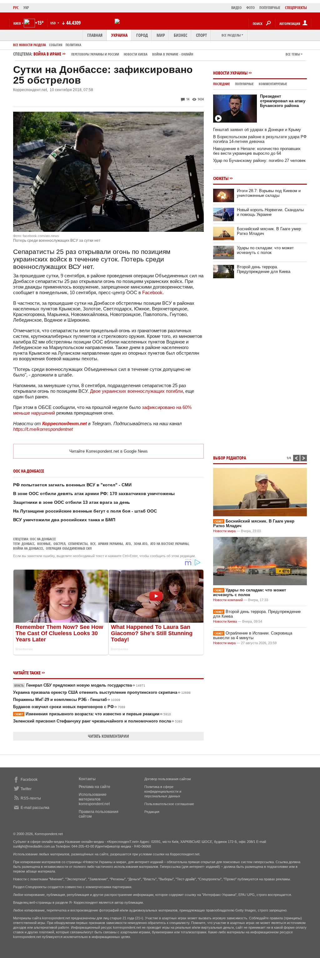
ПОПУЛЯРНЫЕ (269, 7)
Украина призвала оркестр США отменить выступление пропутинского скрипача (102, 692)
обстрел (59, 543)
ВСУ (92, 543)
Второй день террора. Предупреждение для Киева (263, 269)
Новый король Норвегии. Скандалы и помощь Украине (270, 212)
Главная (94, 35)
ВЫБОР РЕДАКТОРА (229, 458)
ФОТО (250, 7)
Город (142, 35)
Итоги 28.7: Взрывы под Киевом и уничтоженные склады (269, 193)
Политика (73, 44)
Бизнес (180, 35)
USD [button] (53, 23)
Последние (221, 83)
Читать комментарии (108, 736)
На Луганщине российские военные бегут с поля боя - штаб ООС (85, 510)
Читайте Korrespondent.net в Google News (108, 451)
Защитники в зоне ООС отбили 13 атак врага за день (71, 502)
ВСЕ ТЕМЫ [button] (293, 54)
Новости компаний (228, 600)
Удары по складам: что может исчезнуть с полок (265, 250)
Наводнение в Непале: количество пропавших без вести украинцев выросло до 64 (257, 151)
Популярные (244, 83)
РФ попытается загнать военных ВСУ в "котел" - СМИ (72, 484)
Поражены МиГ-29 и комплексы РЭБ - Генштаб (66, 699)
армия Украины (110, 543)
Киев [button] (17, 23)
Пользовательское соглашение (169, 804)
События (55, 44)
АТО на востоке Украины (169, 543)
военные (44, 543)
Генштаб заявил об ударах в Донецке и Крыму (257, 129)
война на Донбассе (28, 548)
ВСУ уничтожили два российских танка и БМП (64, 519)
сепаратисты (78, 543)
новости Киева (136, 54)
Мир (161, 35)
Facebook (152, 292)
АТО (128, 543)
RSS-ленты (31, 798)
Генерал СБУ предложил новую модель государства (79, 685)
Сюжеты (220, 178)
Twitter (26, 789)
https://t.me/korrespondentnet (43, 429)
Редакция (151, 812)
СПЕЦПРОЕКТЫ (296, 7)
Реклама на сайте (94, 787)
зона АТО (141, 543)
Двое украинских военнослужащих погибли (136, 391)
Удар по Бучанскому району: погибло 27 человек (259, 160)
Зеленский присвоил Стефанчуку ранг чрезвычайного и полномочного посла (97, 721)
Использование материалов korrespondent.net (94, 799)
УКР (26, 7)
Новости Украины (230, 73)
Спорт (201, 35)
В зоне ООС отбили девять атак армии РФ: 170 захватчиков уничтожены (94, 493)
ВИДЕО (236, 7)
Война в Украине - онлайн (172, 54)
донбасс (28, 543)
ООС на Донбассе (43, 539)
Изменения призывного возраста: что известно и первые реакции (92, 714)
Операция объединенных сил (69, 548)
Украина (119, 35)
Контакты (87, 779)
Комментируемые (273, 83)
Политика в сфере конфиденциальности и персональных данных (162, 791)
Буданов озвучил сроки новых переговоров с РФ (69, 706)
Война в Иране (113, 54)
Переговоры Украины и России (95, 54)
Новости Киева (225, 621)
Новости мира (224, 531)
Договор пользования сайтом (167, 779)
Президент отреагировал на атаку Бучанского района (282, 101)
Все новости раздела (29, 44)
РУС (16, 7)
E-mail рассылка (35, 807)
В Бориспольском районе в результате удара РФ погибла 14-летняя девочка (260, 139)
